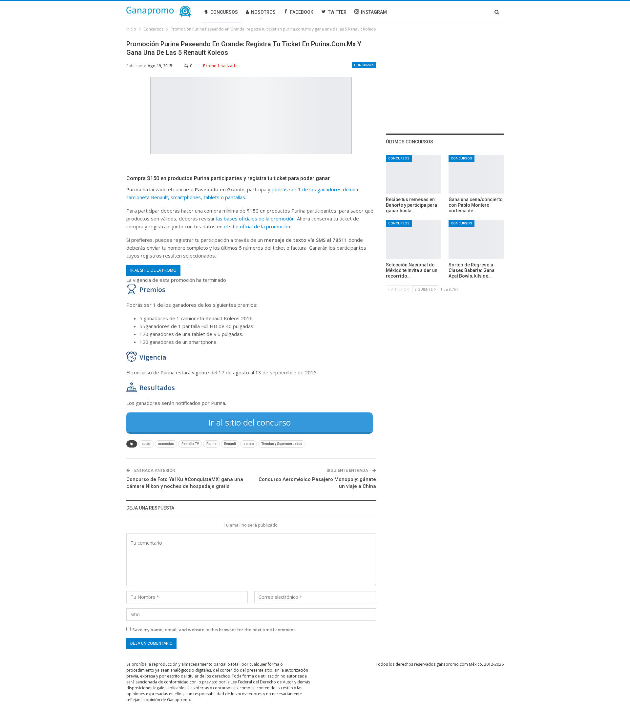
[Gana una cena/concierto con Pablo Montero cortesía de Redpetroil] (476, 174)
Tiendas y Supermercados (281, 444)
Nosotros (263, 12)
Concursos (224, 12)
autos (146, 444)
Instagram (374, 12)
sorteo (248, 444)
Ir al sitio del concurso (249, 422)
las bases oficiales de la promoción (255, 218)
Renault (230, 444)
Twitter (337, 12)
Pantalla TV (190, 444)
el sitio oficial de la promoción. (257, 226)
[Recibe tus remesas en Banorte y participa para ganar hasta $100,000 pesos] (413, 174)
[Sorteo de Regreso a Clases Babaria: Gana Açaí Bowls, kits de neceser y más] (476, 239)
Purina (211, 444)
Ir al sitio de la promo (153, 270)
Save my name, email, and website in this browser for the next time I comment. (214, 630)
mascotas (166, 444)
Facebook (301, 12)
